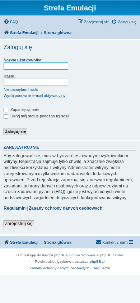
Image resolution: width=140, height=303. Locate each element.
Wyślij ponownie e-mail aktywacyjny (35, 95)
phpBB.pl (97, 262)
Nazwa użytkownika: (23, 60)
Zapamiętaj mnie (24, 109)
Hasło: (10, 76)
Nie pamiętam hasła (21, 89)
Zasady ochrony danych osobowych (65, 208)
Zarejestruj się (19, 223)
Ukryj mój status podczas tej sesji (39, 116)
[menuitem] (11, 22)
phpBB (60, 255)
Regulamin (14, 208)
